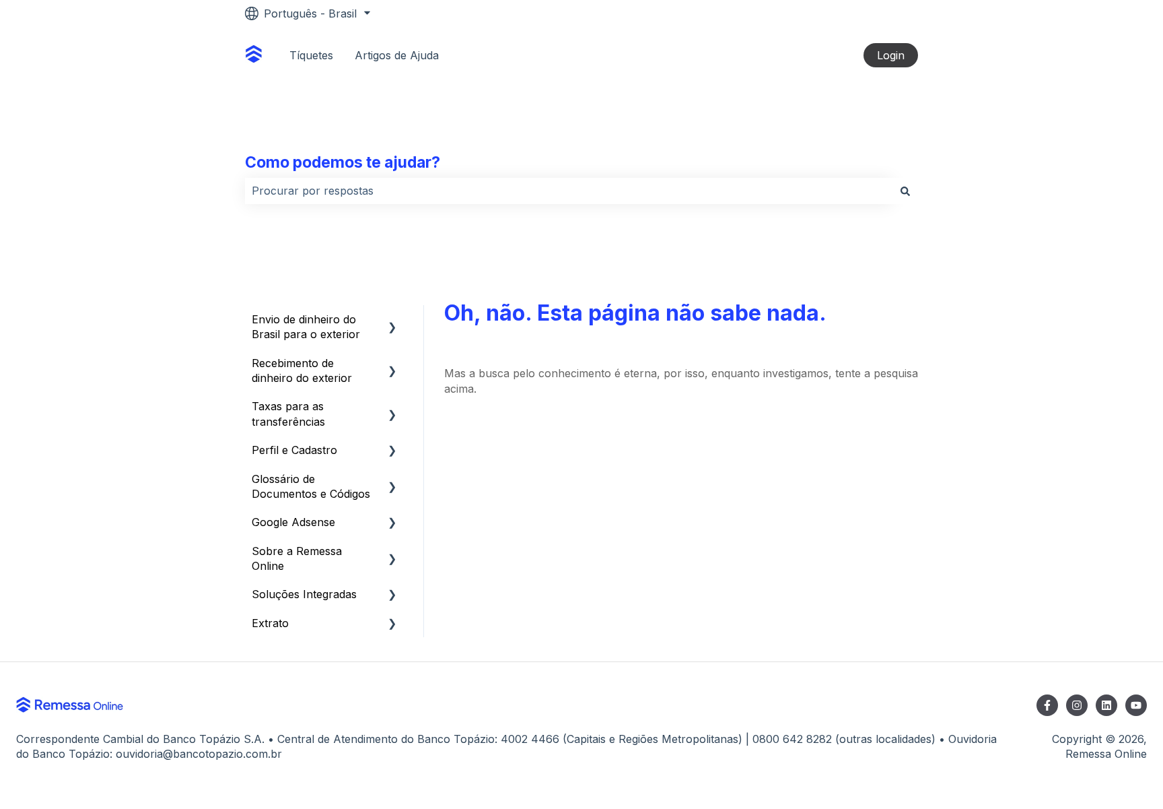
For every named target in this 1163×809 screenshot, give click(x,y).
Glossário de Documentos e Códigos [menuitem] (311, 486)
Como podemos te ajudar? (342, 162)
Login (891, 55)
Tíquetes (311, 55)
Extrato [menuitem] (270, 623)
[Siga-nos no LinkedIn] (1106, 705)
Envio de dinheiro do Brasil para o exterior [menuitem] (306, 327)
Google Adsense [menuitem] (293, 522)
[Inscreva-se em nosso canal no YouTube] (1136, 705)
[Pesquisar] (905, 190)
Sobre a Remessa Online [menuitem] (297, 558)
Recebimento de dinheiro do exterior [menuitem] (302, 370)
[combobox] (568, 190)
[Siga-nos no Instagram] (1077, 705)
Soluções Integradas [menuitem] (304, 594)
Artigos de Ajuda (397, 55)
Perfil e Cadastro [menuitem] (294, 450)
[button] (392, 320)
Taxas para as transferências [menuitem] (288, 413)
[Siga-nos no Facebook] (1047, 705)
